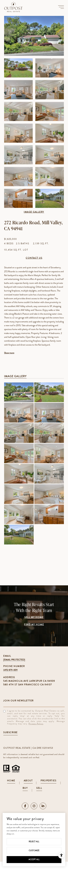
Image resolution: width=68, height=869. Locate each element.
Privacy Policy (36, 723)
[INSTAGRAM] (34, 806)
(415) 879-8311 (10, 670)
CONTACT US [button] (34, 258)
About (28, 780)
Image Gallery (34, 212)
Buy (25, 788)
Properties (48, 780)
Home (11, 780)
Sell (39, 788)
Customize (34, 850)
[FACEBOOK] (25, 806)
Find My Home (34, 624)
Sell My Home (34, 617)
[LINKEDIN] (43, 806)
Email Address (34, 700)
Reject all (34, 841)
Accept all (34, 859)
